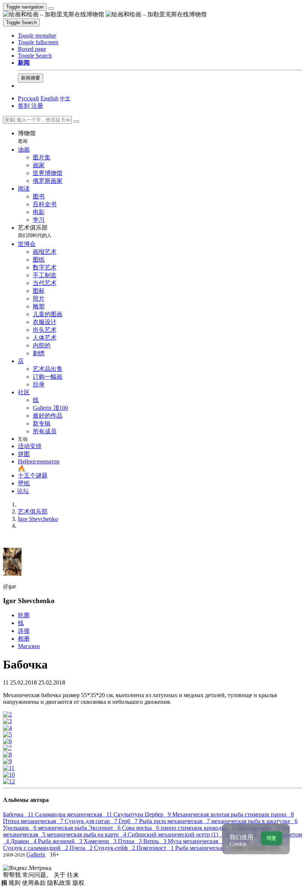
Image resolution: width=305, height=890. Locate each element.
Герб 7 (129, 821)
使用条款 (34, 883)
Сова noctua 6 (141, 828)
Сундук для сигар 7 (92, 821)
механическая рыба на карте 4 (87, 834)
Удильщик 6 (20, 828)
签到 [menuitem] (24, 106)
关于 (60, 875)
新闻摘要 (30, 78)
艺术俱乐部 (35, 231)
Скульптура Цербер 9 (142, 814)
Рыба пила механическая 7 (175, 821)
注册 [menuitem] (37, 106)
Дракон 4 (24, 841)
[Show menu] (51, 8)
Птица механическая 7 (34, 821)
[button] (37, 35)
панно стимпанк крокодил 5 (199, 828)
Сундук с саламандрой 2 (36, 848)
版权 (78, 883)
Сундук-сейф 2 (115, 848)
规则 (15, 883)
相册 (24, 638)
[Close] (76, 121)
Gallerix (35, 854)
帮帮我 (12, 875)
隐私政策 (60, 883)
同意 (271, 838)
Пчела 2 (82, 848)
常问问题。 (38, 875)
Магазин (29, 646)
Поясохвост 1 (156, 848)
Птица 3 (130, 841)
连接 (24, 631)
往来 (73, 875)
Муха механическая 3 (197, 841)
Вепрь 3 (155, 841)
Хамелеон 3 (101, 841)
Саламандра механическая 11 (74, 814)
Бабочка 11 (19, 814)
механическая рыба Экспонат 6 (80, 828)
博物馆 (27, 137)
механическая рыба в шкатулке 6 (254, 821)
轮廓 (24, 615)
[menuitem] (65, 98)
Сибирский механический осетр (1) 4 (177, 834)
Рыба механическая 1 (204, 848)
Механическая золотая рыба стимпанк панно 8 (233, 814)
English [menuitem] (49, 98)
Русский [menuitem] (28, 98)
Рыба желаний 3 (61, 841)
